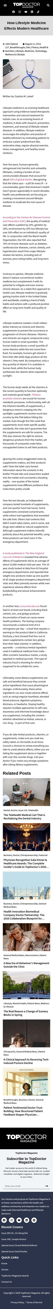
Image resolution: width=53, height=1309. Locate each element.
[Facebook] (4, 1220)
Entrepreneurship (29, 855)
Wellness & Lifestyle (15, 54)
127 (7, 47)
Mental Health (19, 1003)
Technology (40, 51)
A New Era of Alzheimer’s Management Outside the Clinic (26, 965)
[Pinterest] (34, 1220)
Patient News (33, 1003)
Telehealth (33, 810)
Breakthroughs (17, 47)
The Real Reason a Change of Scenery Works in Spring (26, 1013)
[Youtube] (19, 1220)
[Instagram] (11, 1220)
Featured (43, 855)
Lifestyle (19, 51)
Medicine (29, 51)
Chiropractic (9, 1051)
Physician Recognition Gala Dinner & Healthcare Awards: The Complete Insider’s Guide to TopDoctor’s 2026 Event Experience (25, 865)
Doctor (14, 810)
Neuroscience (31, 955)
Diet (28, 47)
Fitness (35, 47)
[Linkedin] (26, 1220)
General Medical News (14, 955)
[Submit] (47, 1186)
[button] (5, 5)
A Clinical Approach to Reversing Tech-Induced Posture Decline (26, 1061)
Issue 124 (22, 810)
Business (8, 855)
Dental (7, 810)
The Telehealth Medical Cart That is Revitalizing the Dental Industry (24, 816)
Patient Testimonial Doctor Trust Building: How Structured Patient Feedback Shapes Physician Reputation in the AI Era (23, 1113)
